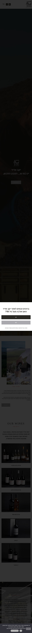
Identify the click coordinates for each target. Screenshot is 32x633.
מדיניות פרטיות (14, 630)
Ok (21, 630)
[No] (28, 629)
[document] (16, 316)
